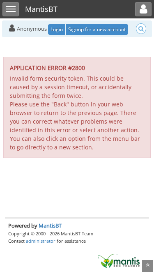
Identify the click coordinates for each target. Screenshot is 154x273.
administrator (40, 241)
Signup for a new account (97, 29)
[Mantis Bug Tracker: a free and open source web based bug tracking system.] (119, 260)
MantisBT (50, 225)
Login (57, 29)
